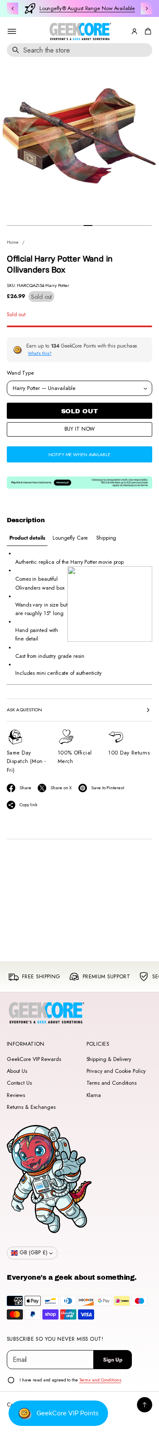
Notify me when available (79, 454)
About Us (17, 1071)
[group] (27, 538)
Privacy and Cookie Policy (116, 1071)
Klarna (93, 1095)
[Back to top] (144, 1404)
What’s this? (40, 353)
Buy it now (79, 429)
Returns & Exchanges (31, 1107)
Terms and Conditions (111, 1083)
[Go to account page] (134, 31)
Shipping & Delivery (109, 1059)
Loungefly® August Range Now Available (87, 8)
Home (13, 242)
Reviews (16, 1095)
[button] (146, 31)
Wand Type (20, 373)
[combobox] (79, 50)
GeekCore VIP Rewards (34, 1059)
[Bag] (146, 31)
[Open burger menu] (12, 31)
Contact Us (19, 1083)
